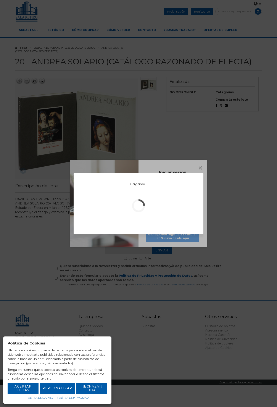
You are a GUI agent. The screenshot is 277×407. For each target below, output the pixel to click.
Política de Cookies (39, 397)
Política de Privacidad (73, 397)
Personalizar (57, 388)
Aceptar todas (23, 388)
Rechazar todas (91, 388)
